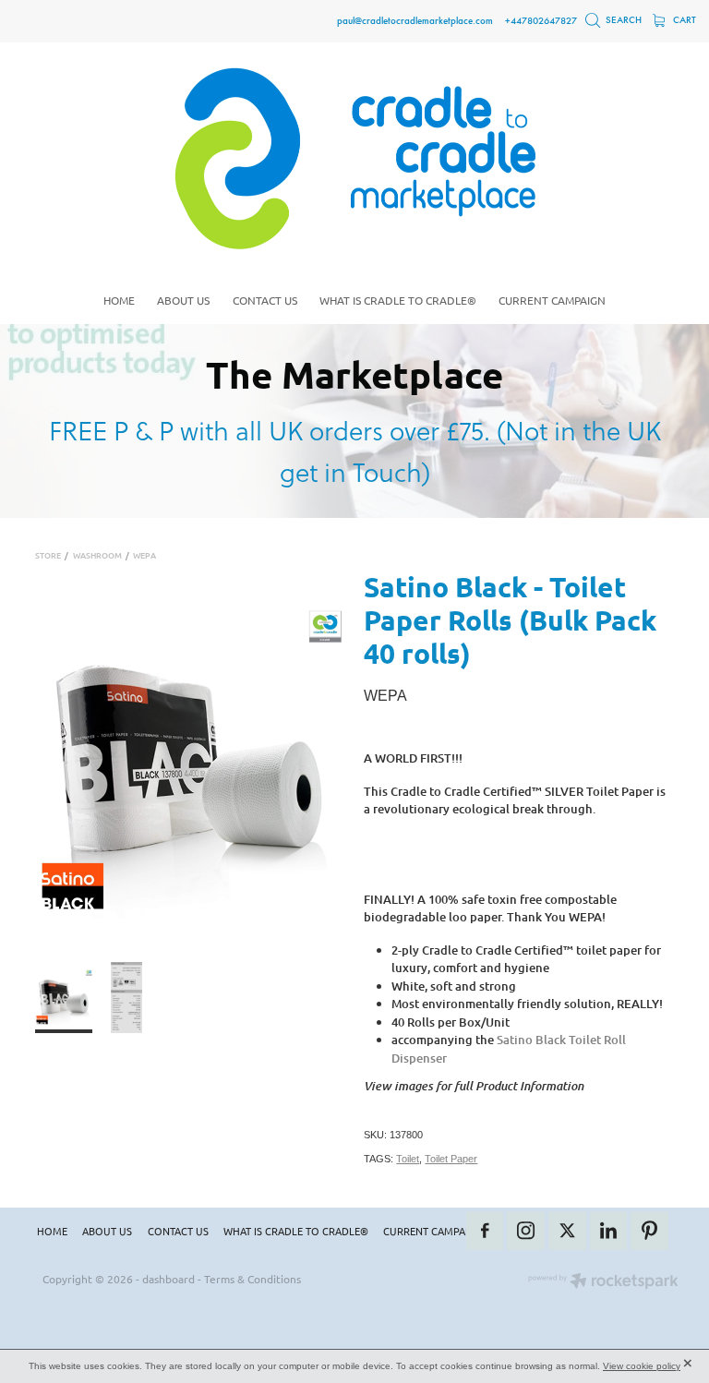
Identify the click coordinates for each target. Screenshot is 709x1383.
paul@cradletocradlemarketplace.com (415, 20)
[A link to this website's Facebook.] (485, 1231)
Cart (683, 20)
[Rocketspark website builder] (603, 1282)
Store (48, 554)
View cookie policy (641, 1366)
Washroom (97, 554)
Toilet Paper (451, 1158)
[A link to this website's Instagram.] (526, 1231)
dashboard (168, 1278)
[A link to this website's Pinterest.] (649, 1231)
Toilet (407, 1158)
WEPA (144, 554)
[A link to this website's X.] (567, 1231)
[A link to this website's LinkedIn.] (609, 1231)
